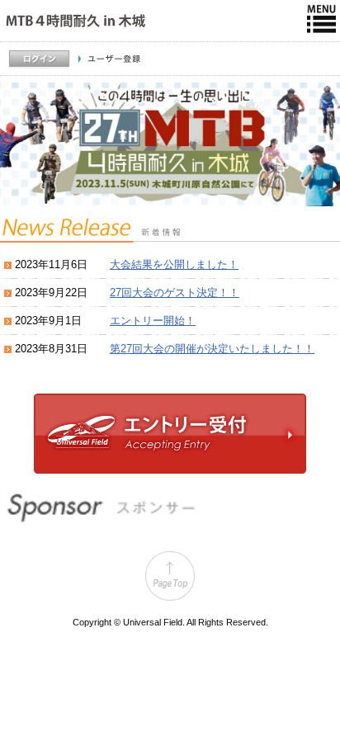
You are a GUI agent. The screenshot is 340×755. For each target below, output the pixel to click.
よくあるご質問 (301, 84)
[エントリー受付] (170, 470)
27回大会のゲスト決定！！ (174, 292)
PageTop (170, 576)
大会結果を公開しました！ (174, 264)
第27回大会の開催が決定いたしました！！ (212, 348)
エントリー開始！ (153, 320)
